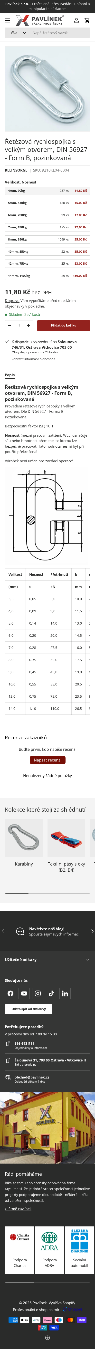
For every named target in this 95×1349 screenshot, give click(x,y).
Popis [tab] (10, 374)
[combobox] (47, 33)
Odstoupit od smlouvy (28, 1009)
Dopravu (12, 300)
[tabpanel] (47, 549)
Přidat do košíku (63, 325)
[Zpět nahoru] (47, 1338)
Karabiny (24, 864)
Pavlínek (40, 1302)
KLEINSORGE (16, 170)
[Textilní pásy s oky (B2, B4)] (66, 838)
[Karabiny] (24, 838)
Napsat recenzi (47, 760)
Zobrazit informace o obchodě (33, 359)
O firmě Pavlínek (18, 1208)
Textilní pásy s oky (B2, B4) (66, 867)
